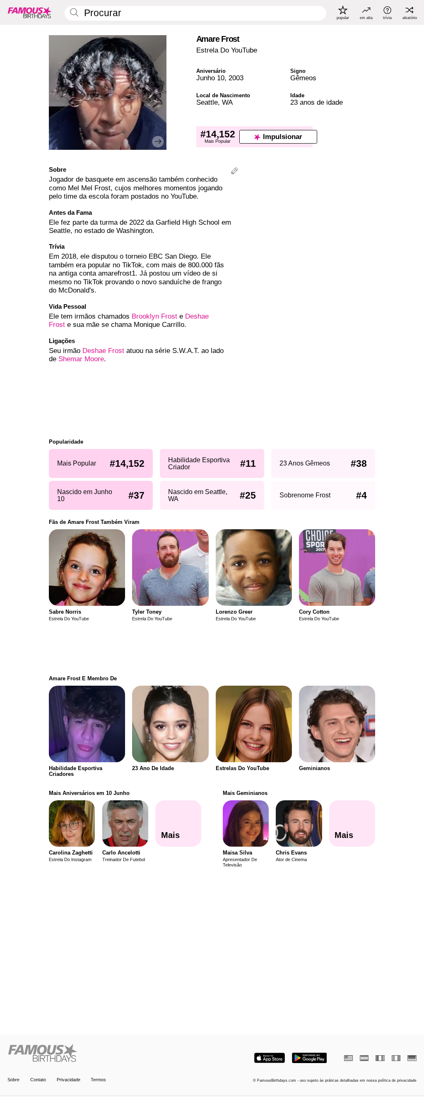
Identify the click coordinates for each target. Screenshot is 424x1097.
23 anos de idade (316, 102)
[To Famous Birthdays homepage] (30, 12)
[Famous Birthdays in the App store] (269, 1058)
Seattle (207, 102)
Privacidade (68, 1079)
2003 (236, 78)
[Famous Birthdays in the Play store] (309, 1058)
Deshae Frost (103, 351)
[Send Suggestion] (234, 172)
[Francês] (380, 1058)
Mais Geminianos (245, 793)
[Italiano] (396, 1058)
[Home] (107, 1053)
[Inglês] (348, 1058)
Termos (98, 1079)
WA (227, 102)
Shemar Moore (81, 359)
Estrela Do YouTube (226, 50)
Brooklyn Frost (154, 316)
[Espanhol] (364, 1058)
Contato (38, 1079)
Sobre (13, 1079)
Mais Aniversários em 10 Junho (89, 793)
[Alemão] (411, 1058)
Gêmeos (303, 78)
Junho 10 (210, 78)
